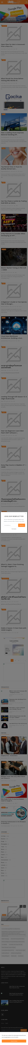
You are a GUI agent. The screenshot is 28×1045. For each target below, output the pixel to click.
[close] (25, 513)
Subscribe (21, 525)
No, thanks (14, 528)
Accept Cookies (14, 1041)
